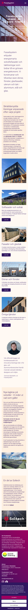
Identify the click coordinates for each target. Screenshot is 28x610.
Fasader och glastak (11, 244)
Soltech (12, 505)
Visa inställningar (14, 605)
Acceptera (14, 597)
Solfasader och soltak (12, 207)
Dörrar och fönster (11, 279)
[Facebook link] (6, 582)
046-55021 (4, 575)
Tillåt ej (14, 601)
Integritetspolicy (11, 608)
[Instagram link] (3, 582)
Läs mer (6, 219)
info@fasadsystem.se (7, 578)
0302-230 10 (5, 569)
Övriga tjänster (9, 314)
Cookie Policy (17, 608)
